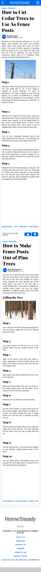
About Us (20, 537)
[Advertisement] (20, 203)
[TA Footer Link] (20, 526)
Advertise (20, 541)
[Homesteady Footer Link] (20, 520)
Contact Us (20, 544)
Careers (20, 548)
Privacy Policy (20, 556)
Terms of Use (20, 552)
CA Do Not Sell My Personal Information (20, 560)
